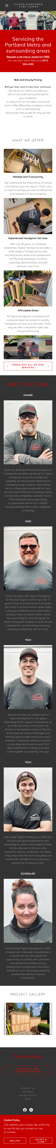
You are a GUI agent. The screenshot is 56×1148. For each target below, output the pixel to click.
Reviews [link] (28, 1092)
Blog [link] (28, 1099)
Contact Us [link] (28, 1088)
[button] (7, 5)
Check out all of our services (28, 366)
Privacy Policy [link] (28, 1095)
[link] (28, 5)
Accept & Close (41, 1140)
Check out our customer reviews (28, 1070)
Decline (15, 1141)
